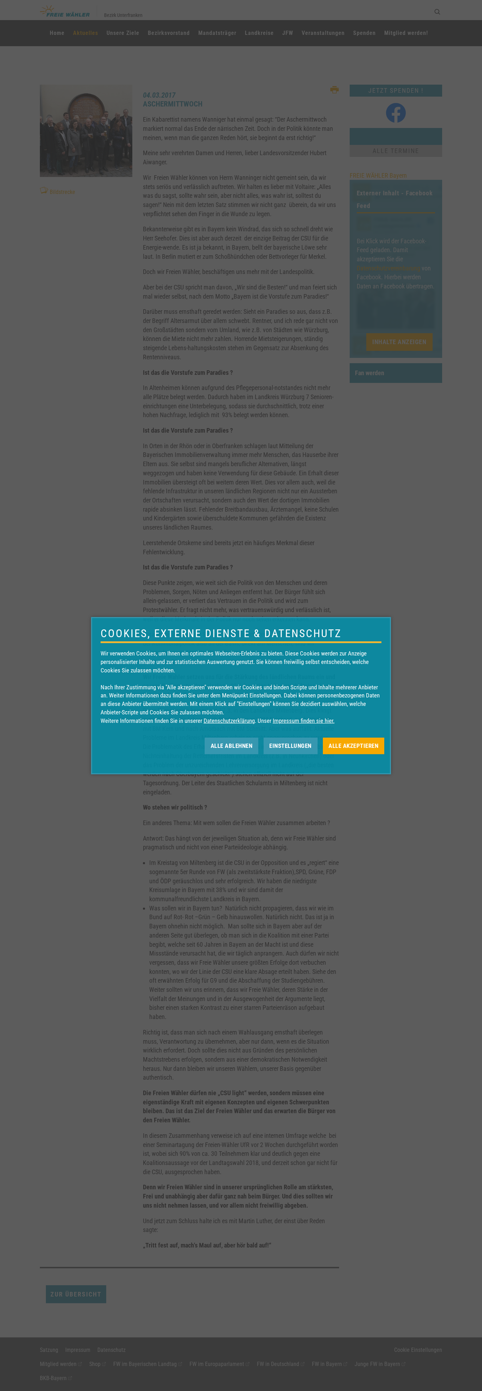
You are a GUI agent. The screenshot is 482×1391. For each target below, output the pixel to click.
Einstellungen (290, 745)
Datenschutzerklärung (229, 720)
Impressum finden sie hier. (304, 720)
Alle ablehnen (232, 745)
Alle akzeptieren (353, 745)
